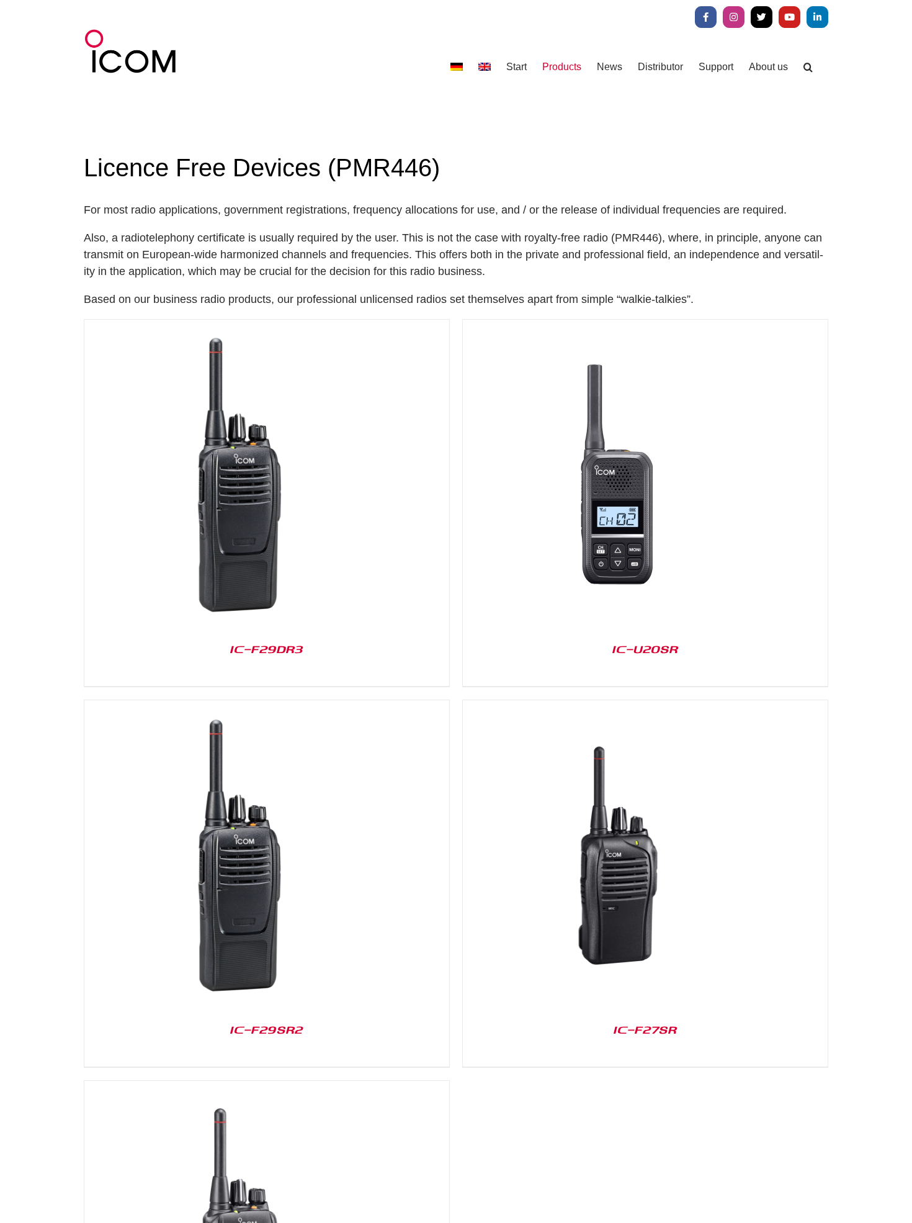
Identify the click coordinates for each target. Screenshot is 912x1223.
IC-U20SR (645, 649)
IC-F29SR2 (266, 1029)
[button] (808, 67)
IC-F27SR (645, 1029)
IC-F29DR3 (266, 649)
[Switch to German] (456, 67)
